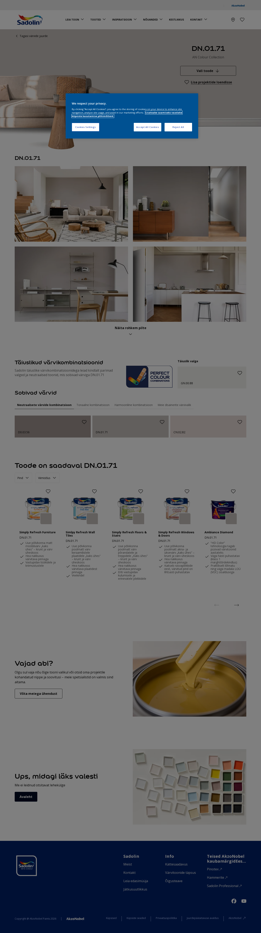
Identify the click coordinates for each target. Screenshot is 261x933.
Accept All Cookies (147, 127)
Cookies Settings (85, 127)
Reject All (178, 127)
